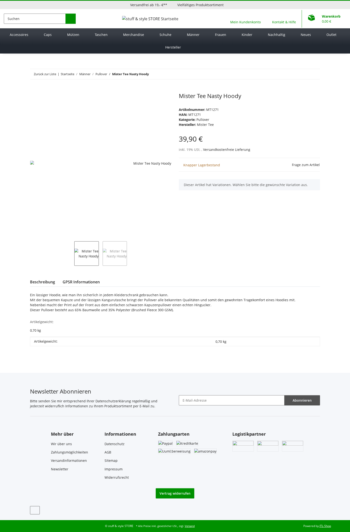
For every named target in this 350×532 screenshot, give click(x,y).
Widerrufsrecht (117, 477)
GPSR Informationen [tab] (81, 282)
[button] (245, 18)
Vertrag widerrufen (175, 493)
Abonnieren (302, 400)
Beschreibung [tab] (42, 282)
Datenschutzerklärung (113, 401)
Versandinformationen (69, 460)
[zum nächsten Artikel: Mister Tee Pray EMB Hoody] (315, 74)
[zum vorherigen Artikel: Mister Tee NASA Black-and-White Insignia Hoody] (305, 74)
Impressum (114, 469)
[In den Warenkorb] (34, 90)
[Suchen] (70, 19)
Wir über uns (61, 444)
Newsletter (59, 469)
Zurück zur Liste (45, 74)
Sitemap (111, 460)
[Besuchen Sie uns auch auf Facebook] (35, 510)
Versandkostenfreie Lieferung (226, 149)
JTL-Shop (325, 526)
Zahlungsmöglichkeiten (69, 452)
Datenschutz (115, 444)
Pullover (202, 119)
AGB (108, 452)
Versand (190, 526)
